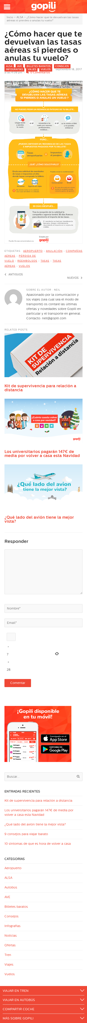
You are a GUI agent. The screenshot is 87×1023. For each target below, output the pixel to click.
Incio (10, 17)
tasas (45, 260)
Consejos (62, 66)
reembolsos (27, 260)
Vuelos (46, 69)
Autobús (10, 887)
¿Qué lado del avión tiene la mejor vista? (39, 519)
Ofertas (10, 945)
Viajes (32, 69)
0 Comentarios (40, 72)
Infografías (14, 69)
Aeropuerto (12, 868)
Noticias (10, 936)
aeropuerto (33, 251)
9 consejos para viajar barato (26, 834)
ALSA (20, 17)
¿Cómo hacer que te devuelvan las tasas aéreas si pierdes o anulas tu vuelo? (43, 46)
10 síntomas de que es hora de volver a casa (37, 844)
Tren (7, 955)
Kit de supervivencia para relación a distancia (40, 387)
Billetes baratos (39, 66)
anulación (54, 251)
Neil (57, 289)
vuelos (24, 266)
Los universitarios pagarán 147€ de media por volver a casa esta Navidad (42, 453)
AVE (19, 66)
